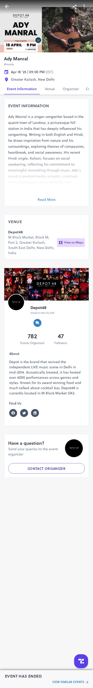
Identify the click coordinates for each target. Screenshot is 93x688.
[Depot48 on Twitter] (25, 413)
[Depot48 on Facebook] (14, 413)
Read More (47, 199)
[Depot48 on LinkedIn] (36, 413)
